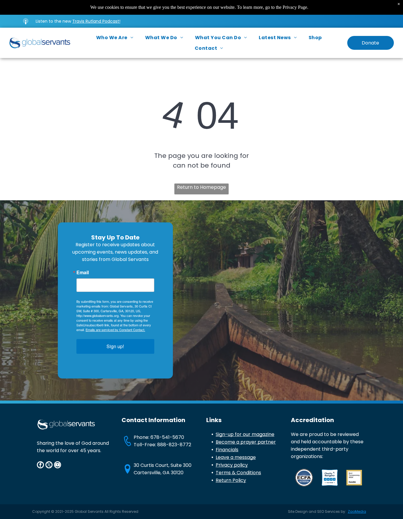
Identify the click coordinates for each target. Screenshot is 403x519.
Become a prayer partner (246, 442)
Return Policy (231, 480)
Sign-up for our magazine (245, 434)
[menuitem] (114, 37)
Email (82, 272)
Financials (227, 449)
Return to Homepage (201, 187)
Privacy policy (232, 465)
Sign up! (115, 346)
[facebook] (40, 465)
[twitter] (49, 465)
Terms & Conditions (238, 472)
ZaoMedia (357, 511)
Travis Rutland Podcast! (96, 21)
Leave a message (236, 457)
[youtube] (57, 465)
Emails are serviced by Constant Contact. (115, 329)
